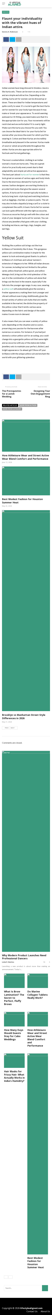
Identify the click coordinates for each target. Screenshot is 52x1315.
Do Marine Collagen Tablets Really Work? (37, 994)
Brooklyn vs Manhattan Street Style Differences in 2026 (23, 716)
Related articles (10, 405)
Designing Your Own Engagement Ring (40, 393)
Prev (7, 728)
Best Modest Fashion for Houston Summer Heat (35, 1262)
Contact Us (32, 1311)
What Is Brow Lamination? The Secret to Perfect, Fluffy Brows (14, 998)
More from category (12, 409)
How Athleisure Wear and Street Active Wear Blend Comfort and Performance (25, 457)
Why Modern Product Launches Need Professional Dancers (24, 957)
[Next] (11, 1277)
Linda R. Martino (8, 962)
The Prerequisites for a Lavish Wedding (11, 393)
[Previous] (6, 1277)
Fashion (6, 12)
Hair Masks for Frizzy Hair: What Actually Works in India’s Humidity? (14, 1076)
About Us (45, 1311)
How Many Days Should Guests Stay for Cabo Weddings (13, 1034)
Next (13, 728)
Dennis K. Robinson (10, 32)
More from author (28, 405)
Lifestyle (6, 753)
